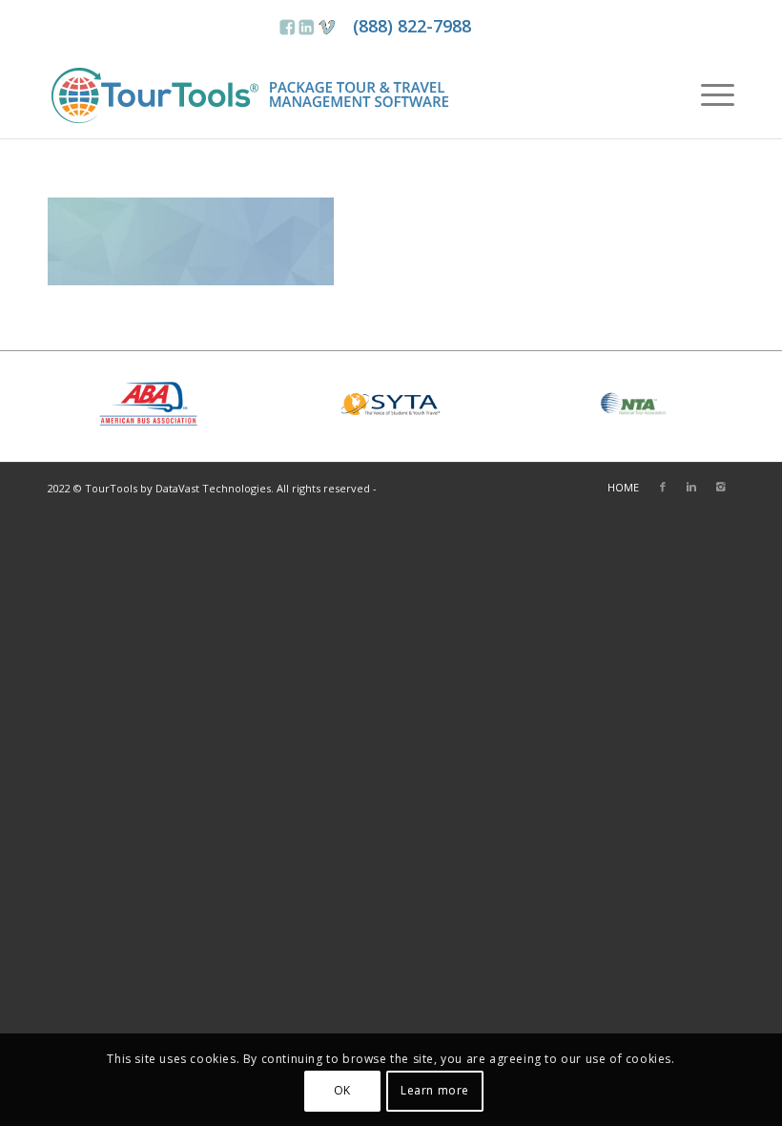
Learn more (435, 1090)
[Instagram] (720, 486)
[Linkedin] (691, 486)
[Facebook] (662, 486)
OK (342, 1090)
